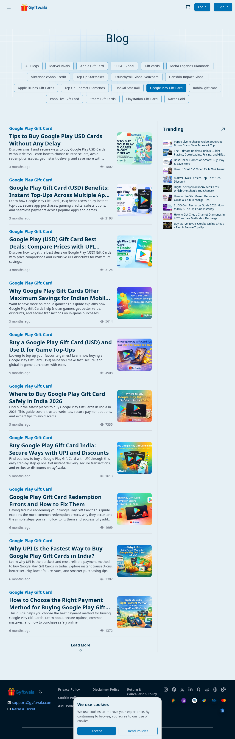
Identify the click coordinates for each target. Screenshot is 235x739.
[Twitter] (182, 687)
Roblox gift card (205, 88)
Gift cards (152, 66)
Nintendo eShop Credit (48, 77)
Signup (223, 7)
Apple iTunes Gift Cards (36, 88)
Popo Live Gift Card (64, 99)
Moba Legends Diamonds (190, 66)
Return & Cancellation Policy (142, 691)
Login (202, 7)
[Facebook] (174, 687)
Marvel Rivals (59, 66)
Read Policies (138, 731)
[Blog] (223, 687)
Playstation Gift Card (142, 99)
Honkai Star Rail (127, 88)
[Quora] (198, 687)
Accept (97, 731)
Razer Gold (176, 99)
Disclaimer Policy (105, 689)
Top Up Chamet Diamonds (85, 88)
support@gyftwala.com (32, 702)
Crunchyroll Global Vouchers (137, 77)
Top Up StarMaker (90, 77)
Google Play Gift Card (166, 88)
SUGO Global (124, 66)
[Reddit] (207, 687)
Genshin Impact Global (186, 77)
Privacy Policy (69, 689)
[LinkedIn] (190, 687)
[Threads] (215, 687)
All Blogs (32, 66)
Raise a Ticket (23, 709)
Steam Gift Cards (103, 99)
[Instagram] (165, 687)
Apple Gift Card (92, 66)
